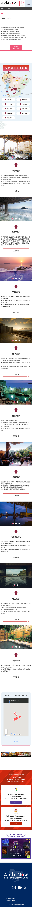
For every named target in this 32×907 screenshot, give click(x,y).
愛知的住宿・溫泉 (16, 48)
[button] (13, 157)
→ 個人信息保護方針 (9, 899)
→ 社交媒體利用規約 (9, 901)
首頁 (2, 8)
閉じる (16, 741)
